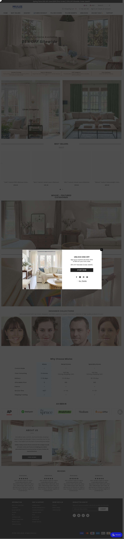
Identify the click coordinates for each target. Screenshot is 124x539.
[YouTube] (87, 277)
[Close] (101, 249)
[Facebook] (76, 277)
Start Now (81, 270)
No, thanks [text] (83, 281)
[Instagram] (80, 277)
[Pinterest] (83, 277)
